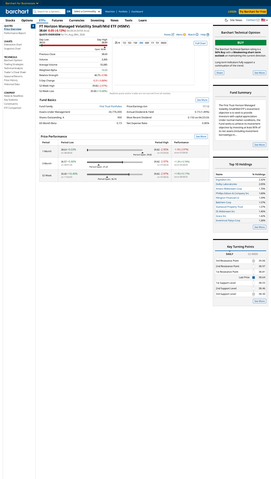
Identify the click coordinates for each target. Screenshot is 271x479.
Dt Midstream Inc (225, 211)
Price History (11, 80)
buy (240, 42)
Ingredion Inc (223, 179)
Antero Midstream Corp (229, 188)
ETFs (42, 20)
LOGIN (232, 11)
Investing (97, 20)
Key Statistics (11, 99)
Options (27, 20)
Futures (57, 20)
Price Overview (12, 29)
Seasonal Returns (13, 76)
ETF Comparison (12, 107)
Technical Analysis (13, 68)
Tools (128, 20)
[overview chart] (160, 68)
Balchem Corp (223, 202)
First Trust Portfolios (111, 106)
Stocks (10, 20)
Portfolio (123, 11)
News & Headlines (13, 95)
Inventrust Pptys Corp (228, 220)
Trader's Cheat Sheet (15, 72)
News (115, 20)
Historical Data (12, 84)
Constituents (11, 103)
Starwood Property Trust (229, 206)
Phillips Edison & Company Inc (232, 193)
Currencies (76, 20)
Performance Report (15, 33)
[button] (264, 20)
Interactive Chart (13, 44)
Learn (143, 20)
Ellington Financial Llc (227, 197)
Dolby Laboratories (226, 184)
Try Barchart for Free (253, 11)
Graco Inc (221, 216)
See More (202, 100)
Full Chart (200, 43)
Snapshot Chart (12, 48)
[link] (205, 34)
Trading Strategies (13, 64)
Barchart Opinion (13, 60)
